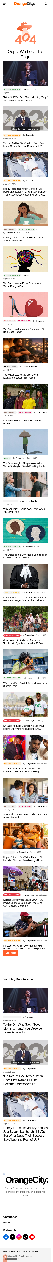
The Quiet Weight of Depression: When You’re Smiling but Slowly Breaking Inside (24, 465)
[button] (4, 4)
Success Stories (11, 592)
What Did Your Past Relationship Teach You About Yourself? (25, 816)
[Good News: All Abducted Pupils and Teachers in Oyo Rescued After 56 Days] (25, 619)
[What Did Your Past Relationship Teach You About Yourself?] (25, 790)
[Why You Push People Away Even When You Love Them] (25, 484)
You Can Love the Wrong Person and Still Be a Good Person (24, 330)
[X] (12, 1237)
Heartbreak (9, 321)
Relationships (24, 321)
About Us (6, 1251)
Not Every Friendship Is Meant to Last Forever (22, 422)
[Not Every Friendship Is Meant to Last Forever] (25, 396)
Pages (7, 1222)
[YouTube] (32, 1237)
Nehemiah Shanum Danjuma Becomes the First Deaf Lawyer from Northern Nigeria (25, 599)
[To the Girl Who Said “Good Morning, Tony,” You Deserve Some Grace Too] (25, 73)
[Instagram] (19, 1237)
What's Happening (11, 635)
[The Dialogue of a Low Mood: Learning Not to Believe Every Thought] (25, 530)
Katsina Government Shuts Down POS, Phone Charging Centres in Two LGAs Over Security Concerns (23, 903)
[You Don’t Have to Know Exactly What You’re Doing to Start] (25, 259)
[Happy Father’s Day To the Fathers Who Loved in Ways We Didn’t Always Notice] (25, 836)
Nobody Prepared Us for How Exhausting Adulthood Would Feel (24, 239)
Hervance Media (11, 1259)
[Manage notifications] (5, 1256)
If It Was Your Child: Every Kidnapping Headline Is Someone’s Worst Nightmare (24, 947)
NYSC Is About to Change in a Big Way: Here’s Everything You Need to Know (23, 727)
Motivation (9, 852)
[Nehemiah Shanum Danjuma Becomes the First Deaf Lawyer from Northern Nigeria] (25, 576)
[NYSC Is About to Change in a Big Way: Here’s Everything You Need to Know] (25, 704)
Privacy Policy (16, 1251)
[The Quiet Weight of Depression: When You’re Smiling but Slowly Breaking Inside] (25, 442)
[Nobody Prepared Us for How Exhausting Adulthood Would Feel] (25, 213)
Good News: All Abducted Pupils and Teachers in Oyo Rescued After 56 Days (23, 642)
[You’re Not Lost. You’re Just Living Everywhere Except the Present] (25, 350)
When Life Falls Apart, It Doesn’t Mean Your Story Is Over (25, 684)
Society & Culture (12, 135)
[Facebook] (6, 1237)
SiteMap (35, 1251)
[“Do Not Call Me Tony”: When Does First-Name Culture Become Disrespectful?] (25, 119)
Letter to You (10, 366)
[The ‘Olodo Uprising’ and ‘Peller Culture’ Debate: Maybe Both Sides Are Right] (25, 747)
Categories (10, 1216)
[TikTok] (25, 1237)
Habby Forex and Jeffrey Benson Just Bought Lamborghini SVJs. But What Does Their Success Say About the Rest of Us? (24, 191)
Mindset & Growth (12, 89)
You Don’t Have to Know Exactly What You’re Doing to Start (22, 285)
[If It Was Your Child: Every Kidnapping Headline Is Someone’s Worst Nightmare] (25, 924)
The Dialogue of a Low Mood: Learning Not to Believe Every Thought (25, 556)
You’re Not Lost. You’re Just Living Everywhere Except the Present (20, 376)
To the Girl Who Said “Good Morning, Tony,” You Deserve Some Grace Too (25, 99)
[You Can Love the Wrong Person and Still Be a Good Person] (25, 304)
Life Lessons (9, 229)
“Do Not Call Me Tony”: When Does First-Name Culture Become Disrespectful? (24, 144)
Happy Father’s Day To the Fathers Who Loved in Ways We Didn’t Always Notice (23, 859)
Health (7, 458)
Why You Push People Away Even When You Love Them (24, 510)
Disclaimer (26, 1251)
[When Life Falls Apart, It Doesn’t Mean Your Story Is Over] (25, 661)
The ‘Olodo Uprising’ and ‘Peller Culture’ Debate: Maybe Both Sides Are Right (23, 770)
